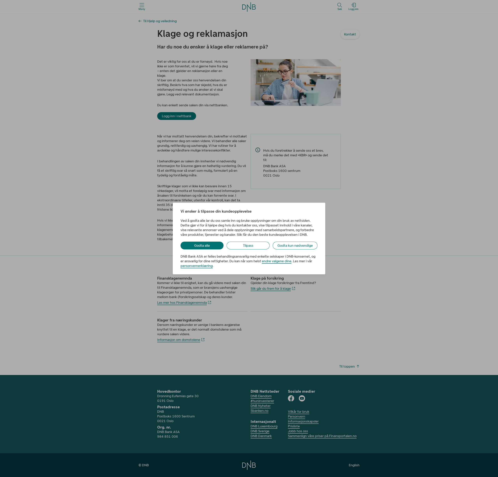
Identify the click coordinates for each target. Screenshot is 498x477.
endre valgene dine (276, 261)
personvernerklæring (197, 266)
